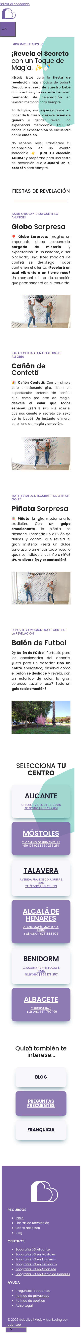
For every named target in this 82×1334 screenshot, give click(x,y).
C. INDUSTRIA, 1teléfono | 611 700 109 (41, 1010)
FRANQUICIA (41, 1130)
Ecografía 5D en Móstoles (36, 1254)
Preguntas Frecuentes (33, 1290)
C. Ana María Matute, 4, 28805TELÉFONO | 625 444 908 (41, 930)
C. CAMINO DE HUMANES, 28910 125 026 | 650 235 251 (41, 844)
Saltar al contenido (15, 4)
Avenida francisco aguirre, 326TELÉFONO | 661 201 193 (41, 883)
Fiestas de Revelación (32, 1223)
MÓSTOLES (41, 833)
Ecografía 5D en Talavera (36, 1259)
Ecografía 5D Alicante (33, 1249)
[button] (41, 297)
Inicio (19, 1218)
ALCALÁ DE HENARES (41, 914)
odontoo (14, 1324)
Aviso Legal (24, 1305)
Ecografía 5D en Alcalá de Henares (43, 1274)
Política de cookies (30, 1300)
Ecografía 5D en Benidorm (36, 1264)
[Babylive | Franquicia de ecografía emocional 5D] (9, 19)
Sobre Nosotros (28, 1228)
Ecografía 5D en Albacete (36, 1269)
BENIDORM (41, 959)
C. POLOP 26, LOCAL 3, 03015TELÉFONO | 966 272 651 (41, 806)
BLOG (41, 1077)
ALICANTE (41, 796)
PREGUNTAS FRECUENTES (41, 1103)
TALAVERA (41, 870)
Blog (19, 1233)
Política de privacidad (32, 1295)
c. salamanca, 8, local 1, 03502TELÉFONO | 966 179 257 (41, 971)
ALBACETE (41, 999)
